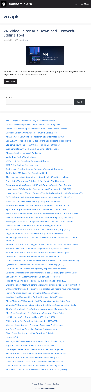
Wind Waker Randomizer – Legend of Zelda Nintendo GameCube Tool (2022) (42, 244)
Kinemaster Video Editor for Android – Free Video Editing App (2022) (38, 229)
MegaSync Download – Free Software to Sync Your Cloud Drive (35, 313)
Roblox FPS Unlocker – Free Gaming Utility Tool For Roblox (33, 201)
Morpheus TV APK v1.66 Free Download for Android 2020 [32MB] (36, 369)
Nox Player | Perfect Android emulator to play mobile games (34, 349)
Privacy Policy (37, 384)
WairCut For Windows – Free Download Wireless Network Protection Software (42, 213)
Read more (10, 81)
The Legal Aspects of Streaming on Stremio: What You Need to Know (37, 177)
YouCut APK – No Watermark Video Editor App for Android (33, 276)
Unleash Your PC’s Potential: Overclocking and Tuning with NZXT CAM (38, 189)
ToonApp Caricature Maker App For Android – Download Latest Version (39, 221)
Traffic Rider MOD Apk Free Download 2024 (26, 173)
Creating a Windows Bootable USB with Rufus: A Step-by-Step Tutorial (38, 185)
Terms (48, 384)
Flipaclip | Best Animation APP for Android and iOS (30, 345)
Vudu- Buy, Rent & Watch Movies (21, 157)
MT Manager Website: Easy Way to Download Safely (30, 120)
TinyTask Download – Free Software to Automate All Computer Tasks (38, 309)
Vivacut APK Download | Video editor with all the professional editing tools (41, 305)
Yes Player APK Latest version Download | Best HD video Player (35, 341)
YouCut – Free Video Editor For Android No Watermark (31, 329)
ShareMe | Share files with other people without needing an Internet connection (43, 284)
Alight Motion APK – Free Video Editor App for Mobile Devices (34, 233)
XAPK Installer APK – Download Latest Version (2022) (30, 317)
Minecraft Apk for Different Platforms (23, 152)
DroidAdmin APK (20, 4)
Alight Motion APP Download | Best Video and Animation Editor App (38, 301)
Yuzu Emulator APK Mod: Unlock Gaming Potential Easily (32, 148)
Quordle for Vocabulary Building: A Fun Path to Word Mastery (35, 181)
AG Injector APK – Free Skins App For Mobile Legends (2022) (33, 225)
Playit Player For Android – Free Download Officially (30, 333)
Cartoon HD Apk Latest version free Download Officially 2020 (34, 365)
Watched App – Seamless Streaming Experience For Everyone (34, 325)
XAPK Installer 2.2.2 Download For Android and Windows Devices (36, 353)
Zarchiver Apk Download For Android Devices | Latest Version (34, 297)
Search (9, 97)
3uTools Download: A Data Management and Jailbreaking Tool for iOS (39, 197)
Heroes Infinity (13, 337)
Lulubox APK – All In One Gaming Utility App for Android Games (36, 268)
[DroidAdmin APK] (4, 4)
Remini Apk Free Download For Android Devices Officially (32, 292)
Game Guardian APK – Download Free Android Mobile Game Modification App (42, 260)
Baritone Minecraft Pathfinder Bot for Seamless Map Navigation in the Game (41, 272)
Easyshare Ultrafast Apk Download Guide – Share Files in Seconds (36, 128)
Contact (56, 384)
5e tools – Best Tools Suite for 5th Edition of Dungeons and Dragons (37, 252)
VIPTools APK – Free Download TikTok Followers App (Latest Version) (38, 205)
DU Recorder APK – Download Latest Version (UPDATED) (32, 321)
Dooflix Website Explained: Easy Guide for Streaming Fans (33, 124)
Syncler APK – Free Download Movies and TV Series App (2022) (35, 264)
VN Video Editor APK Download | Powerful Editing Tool (40, 33)
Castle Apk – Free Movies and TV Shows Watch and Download (34, 169)
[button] (75, 4)
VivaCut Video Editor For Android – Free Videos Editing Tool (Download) (39, 217)
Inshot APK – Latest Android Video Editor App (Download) (32, 256)
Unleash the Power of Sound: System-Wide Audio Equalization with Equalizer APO (44, 193)
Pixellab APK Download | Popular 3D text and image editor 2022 (36, 280)
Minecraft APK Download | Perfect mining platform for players (35, 136)
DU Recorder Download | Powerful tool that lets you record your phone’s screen (43, 288)
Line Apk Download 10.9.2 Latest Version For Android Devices (34, 361)
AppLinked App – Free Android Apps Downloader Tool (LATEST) (36, 209)
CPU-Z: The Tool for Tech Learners (22, 165)
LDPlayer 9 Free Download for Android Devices (27, 161)
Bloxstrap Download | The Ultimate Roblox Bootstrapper (32, 144)
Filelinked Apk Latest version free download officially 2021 (33, 357)
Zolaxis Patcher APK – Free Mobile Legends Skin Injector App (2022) (37, 248)
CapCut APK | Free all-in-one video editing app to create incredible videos (40, 140)
